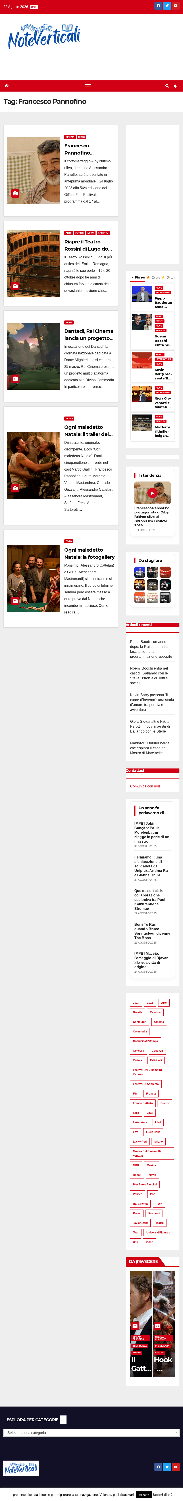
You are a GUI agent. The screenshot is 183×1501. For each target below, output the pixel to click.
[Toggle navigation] (88, 86)
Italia (136, 1112)
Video (69, 418)
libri (158, 1122)
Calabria (155, 1012)
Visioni (137, 1352)
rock (159, 1203)
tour (136, 1232)
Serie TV (103, 233)
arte (164, 1002)
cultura (137, 1060)
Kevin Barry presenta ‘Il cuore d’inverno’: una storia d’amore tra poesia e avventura (164, 374)
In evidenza (140, 1346)
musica (151, 1165)
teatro (160, 1223)
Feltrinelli (156, 1060)
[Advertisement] (81, 62)
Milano (158, 1141)
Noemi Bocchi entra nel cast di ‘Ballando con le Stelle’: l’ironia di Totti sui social (163, 340)
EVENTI (159, 321)
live (135, 1132)
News (81, 137)
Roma (137, 1213)
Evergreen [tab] (153, 277)
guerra (164, 1103)
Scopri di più (163, 1495)
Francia (151, 1093)
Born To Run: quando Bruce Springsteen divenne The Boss (152, 931)
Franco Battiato (143, 1103)
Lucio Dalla (153, 1132)
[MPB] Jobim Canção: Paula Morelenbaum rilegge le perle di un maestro (151, 832)
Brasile (137, 1012)
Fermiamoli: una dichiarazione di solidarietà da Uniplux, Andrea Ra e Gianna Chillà (151, 866)
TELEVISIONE (163, 292)
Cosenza (157, 1050)
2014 (136, 1002)
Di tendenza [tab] (168, 277)
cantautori (139, 1022)
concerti (138, 1050)
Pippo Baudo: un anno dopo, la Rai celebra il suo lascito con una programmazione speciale (163, 302)
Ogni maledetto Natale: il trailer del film (86, 434)
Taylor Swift (140, 1223)
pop (152, 1194)
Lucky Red (140, 1141)
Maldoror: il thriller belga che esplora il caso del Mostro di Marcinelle (163, 431)
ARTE (159, 316)
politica (137, 1194)
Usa (135, 1242)
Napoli (137, 1175)
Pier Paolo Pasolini (145, 1184)
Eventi (79, 233)
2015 (150, 1002)
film (135, 1093)
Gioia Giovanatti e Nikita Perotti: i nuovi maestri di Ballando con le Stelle (163, 402)
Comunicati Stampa (145, 1041)
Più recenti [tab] (138, 277)
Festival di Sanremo (146, 1084)
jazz (150, 1112)
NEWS (159, 288)
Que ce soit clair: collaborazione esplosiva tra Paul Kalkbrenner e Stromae (149, 900)
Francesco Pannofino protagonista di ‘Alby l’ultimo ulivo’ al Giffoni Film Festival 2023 (152, 516)
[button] (167, 86)
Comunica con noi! (145, 786)
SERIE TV (160, 330)
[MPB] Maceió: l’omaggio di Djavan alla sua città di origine (151, 960)
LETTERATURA (163, 359)
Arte (69, 233)
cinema (159, 1022)
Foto (69, 541)
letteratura (140, 1122)
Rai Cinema (140, 1203)
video (149, 1242)
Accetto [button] (144, 1495)
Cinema (70, 137)
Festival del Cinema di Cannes (147, 1072)
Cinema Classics (138, 1338)
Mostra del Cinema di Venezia (147, 1153)
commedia (140, 1031)
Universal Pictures (158, 1232)
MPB (136, 1165)
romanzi (154, 1213)
